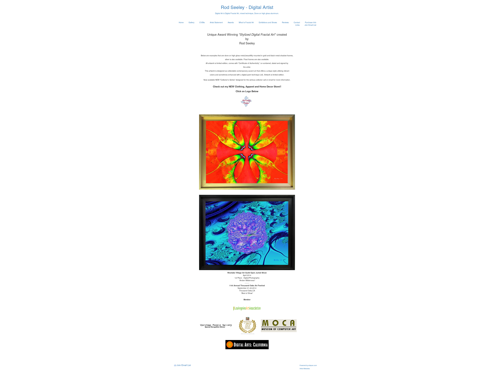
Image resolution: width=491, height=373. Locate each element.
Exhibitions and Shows (268, 22)
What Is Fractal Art (246, 22)
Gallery (191, 22)
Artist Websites (305, 368)
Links (297, 25)
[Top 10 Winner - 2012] (247, 325)
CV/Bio (202, 22)
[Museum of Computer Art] (279, 325)
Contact (297, 22)
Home (181, 22)
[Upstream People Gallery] (215, 325)
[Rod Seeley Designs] (247, 101)
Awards (231, 22)
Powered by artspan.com (308, 365)
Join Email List (310, 25)
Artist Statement (216, 22)
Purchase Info (310, 22)
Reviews (285, 22)
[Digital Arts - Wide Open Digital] (247, 344)
